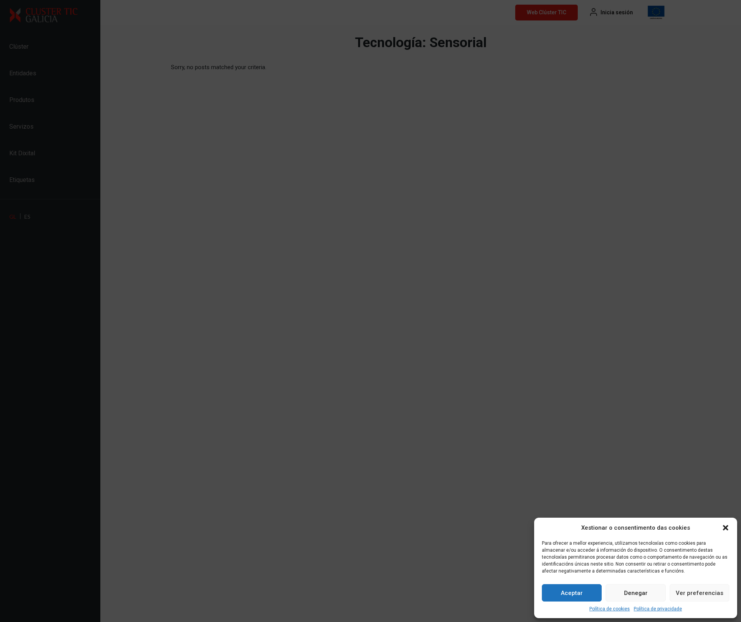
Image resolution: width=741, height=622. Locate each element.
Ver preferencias (699, 593)
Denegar (636, 593)
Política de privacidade (658, 609)
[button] (725, 528)
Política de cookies (609, 609)
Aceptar (572, 593)
